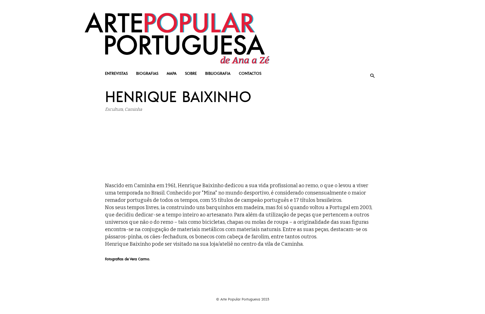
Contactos (250, 73)
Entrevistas (116, 73)
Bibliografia (217, 73)
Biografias (147, 73)
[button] (372, 75)
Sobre (191, 73)
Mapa (172, 73)
